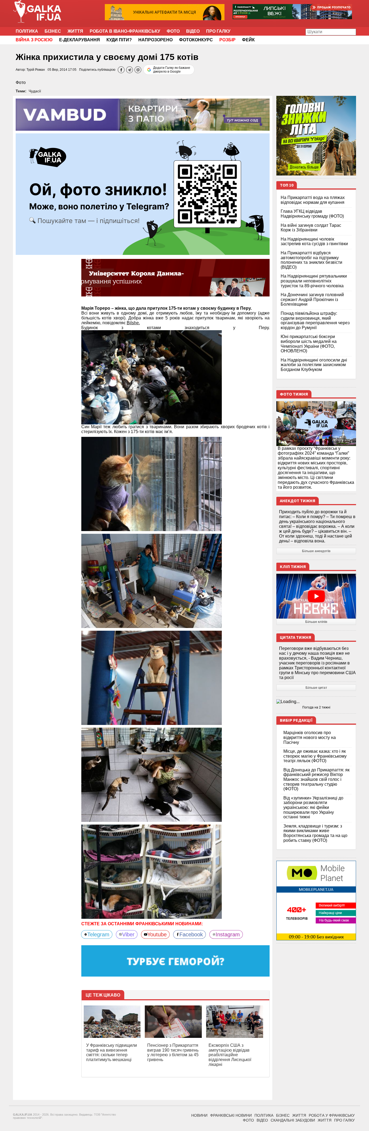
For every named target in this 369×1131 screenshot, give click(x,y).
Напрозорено (155, 40)
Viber (128, 934)
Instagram (228, 934)
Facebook (191, 934)
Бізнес (53, 31)
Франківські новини (231, 1115)
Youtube (157, 934)
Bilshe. (133, 322)
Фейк (248, 40)
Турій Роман (35, 70)
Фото (173, 31)
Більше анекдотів (316, 551)
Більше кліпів (316, 622)
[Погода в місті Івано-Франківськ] (316, 701)
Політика (27, 31)
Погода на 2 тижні (316, 707)
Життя (75, 31)
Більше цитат (316, 688)
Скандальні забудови (293, 1120)
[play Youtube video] (316, 596)
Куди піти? (119, 40)
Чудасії (35, 91)
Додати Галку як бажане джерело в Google (171, 69)
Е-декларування (79, 40)
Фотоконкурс (196, 40)
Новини (199, 1115)
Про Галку (218, 31)
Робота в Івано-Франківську (125, 31)
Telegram (98, 934)
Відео (193, 31)
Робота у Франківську (332, 1115)
